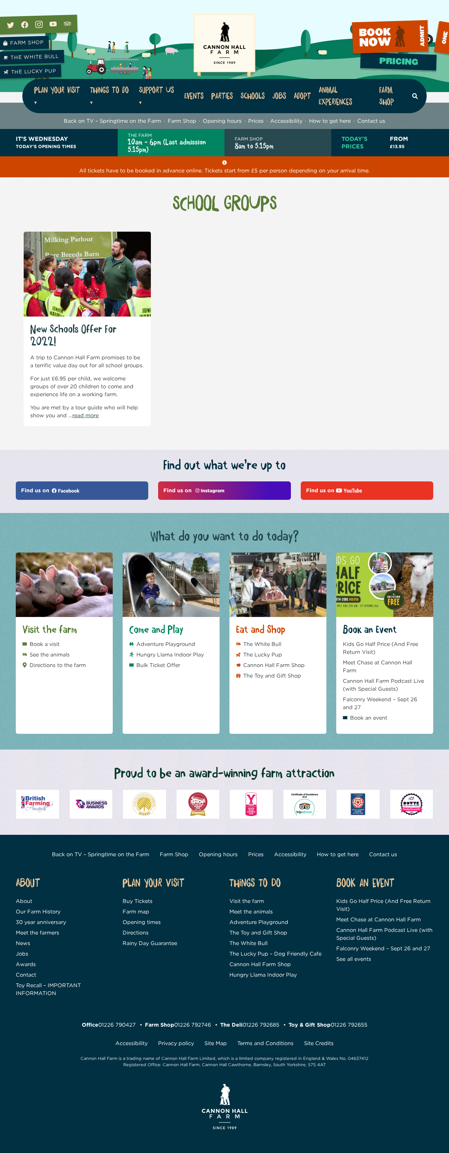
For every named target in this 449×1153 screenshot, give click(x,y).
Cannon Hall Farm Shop (274, 665)
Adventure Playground (165, 644)
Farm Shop (386, 96)
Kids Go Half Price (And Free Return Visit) (380, 648)
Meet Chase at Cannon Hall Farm (377, 666)
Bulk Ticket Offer (158, 665)
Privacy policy (176, 1043)
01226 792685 (261, 1025)
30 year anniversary (41, 922)
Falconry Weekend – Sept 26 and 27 (380, 703)
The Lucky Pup (262, 655)
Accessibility (286, 121)
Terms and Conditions (265, 1043)
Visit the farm (246, 901)
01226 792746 (192, 1025)
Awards (26, 964)
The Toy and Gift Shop (272, 676)
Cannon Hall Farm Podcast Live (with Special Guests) (383, 685)
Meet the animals (251, 912)
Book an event (368, 718)
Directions (136, 933)
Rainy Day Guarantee (150, 943)
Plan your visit (57, 90)
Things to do (109, 90)
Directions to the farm (58, 665)
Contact (26, 975)
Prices (256, 121)
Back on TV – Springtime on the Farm (112, 121)
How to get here (330, 121)
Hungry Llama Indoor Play (170, 655)
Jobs (279, 96)
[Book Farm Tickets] (399, 64)
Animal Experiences (335, 96)
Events (193, 96)
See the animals (50, 655)
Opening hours (222, 121)
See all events (353, 959)
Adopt (302, 96)
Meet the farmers (37, 933)
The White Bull (262, 644)
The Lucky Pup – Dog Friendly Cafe (275, 954)
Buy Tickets (138, 901)
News (23, 943)
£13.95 (399, 142)
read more (85, 415)
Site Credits (319, 1043)
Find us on (36, 490)
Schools (253, 96)
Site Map (215, 1043)
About (24, 901)
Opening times (142, 922)
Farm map (136, 912)
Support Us (156, 90)
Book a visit (44, 644)
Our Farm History (38, 912)
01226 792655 (349, 1025)
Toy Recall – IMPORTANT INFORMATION (48, 989)
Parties (222, 96)
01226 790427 (117, 1025)
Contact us (371, 121)
